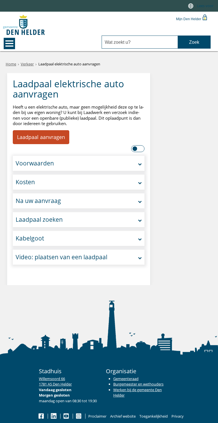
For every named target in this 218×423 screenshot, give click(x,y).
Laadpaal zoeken (39, 219)
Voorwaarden (35, 163)
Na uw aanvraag (38, 201)
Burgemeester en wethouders (138, 384)
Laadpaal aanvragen (41, 137)
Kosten (25, 182)
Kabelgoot (30, 238)
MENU (9, 43)
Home (11, 64)
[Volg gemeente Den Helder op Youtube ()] (66, 416)
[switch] (190, 6)
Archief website (123, 416)
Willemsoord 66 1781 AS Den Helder (55, 381)
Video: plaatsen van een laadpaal (61, 257)
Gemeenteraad (126, 378)
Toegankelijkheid (153, 416)
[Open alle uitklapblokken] (138, 148)
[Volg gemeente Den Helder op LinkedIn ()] (54, 416)
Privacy (177, 416)
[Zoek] (194, 42)
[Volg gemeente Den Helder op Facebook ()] (41, 416)
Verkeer (27, 64)
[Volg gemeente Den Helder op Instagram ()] (79, 416)
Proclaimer (97, 416)
